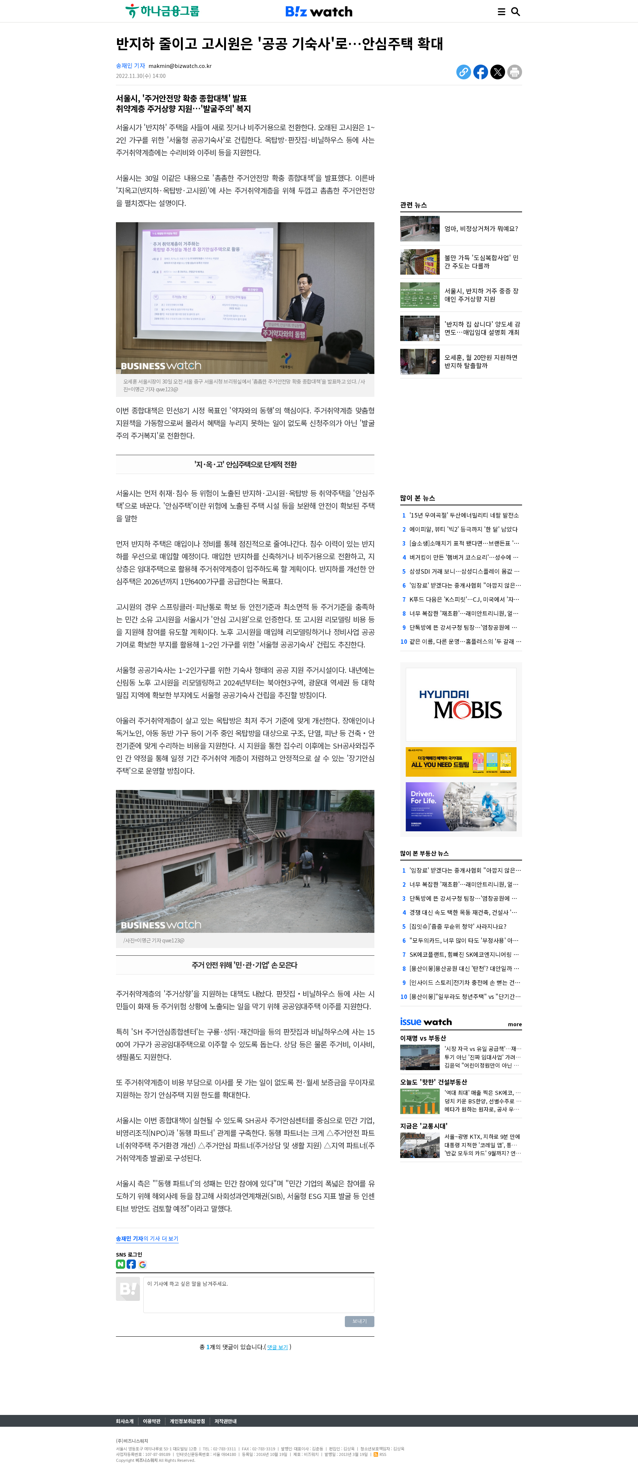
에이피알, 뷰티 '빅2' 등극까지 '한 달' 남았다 (463, 529)
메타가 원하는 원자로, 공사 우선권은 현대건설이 (501, 1109)
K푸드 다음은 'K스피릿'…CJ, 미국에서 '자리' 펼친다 (474, 599)
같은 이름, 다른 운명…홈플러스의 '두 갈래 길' (466, 641)
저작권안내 (226, 1421)
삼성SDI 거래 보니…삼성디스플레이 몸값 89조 (467, 571)
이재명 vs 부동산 (423, 1037)
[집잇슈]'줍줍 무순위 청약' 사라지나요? (458, 926)
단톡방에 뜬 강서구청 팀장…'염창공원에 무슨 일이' (472, 627)
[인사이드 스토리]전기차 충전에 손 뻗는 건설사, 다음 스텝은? (485, 982)
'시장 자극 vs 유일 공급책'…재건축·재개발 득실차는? (507, 1048)
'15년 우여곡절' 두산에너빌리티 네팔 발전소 (464, 515)
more (515, 1024)
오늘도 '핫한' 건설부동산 (433, 1081)
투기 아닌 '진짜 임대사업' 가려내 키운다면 (494, 1057)
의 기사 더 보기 (147, 1238)
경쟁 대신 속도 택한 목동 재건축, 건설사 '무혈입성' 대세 (478, 912)
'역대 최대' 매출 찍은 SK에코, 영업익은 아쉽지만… (504, 1092)
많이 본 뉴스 (417, 497)
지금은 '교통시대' (424, 1125)
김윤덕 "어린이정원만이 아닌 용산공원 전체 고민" (502, 1065)
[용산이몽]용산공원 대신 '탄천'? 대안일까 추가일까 (472, 968)
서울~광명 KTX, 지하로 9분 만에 (482, 1136)
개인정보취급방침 (187, 1421)
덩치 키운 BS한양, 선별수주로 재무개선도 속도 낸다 (505, 1101)
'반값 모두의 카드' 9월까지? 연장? (484, 1153)
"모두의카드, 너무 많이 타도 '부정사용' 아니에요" (470, 940)
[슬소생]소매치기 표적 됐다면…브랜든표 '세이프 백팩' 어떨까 (485, 543)
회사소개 (125, 1421)
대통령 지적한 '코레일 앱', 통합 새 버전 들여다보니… (506, 1145)
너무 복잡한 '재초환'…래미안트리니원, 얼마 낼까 (470, 613)
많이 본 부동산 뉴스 (424, 853)
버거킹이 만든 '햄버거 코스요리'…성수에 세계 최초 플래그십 (484, 557)
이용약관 (152, 1421)
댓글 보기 (277, 1347)
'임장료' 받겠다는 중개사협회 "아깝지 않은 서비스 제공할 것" (485, 585)
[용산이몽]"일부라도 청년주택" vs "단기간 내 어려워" (476, 996)
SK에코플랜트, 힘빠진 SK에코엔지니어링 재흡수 (469, 954)
